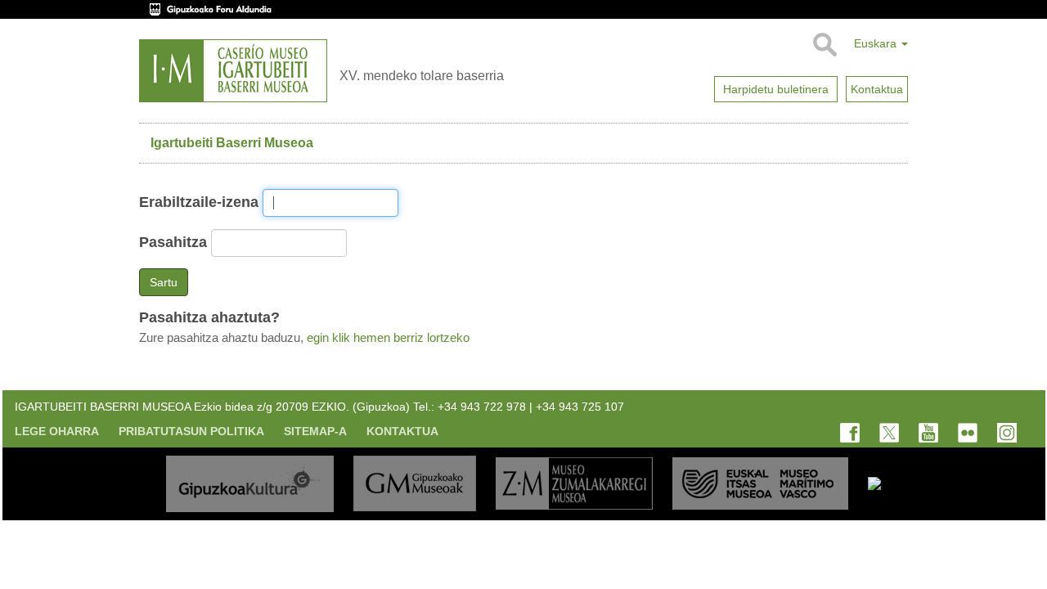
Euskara (877, 43)
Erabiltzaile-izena (198, 202)
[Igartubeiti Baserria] (233, 70)
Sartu (163, 282)
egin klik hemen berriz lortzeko (388, 337)
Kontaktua (402, 431)
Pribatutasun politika (191, 431)
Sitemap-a (315, 431)
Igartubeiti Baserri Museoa (232, 143)
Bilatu (824, 45)
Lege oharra (57, 431)
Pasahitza (173, 242)
